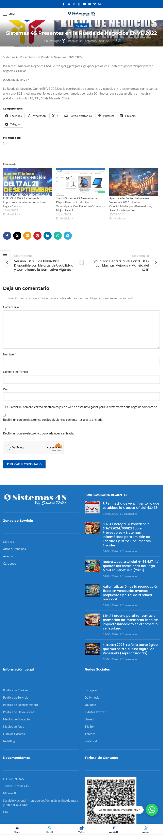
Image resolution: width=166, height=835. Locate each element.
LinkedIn (90, 719)
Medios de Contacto (16, 719)
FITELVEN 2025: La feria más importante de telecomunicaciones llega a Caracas (25, 202)
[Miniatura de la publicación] (92, 508)
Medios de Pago (13, 726)
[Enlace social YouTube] (84, 4)
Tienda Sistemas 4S (16, 786)
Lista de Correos (14, 734)
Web (6, 389)
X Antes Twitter (95, 712)
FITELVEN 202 (13, 778)
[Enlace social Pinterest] (37, 236)
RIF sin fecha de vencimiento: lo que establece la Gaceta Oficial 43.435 (131, 505)
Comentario (12, 307)
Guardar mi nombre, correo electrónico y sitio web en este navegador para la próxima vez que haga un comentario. (82, 407)
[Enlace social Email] (27, 236)
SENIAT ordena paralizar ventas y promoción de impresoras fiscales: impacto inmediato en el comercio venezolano (130, 622)
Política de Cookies (15, 690)
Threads (90, 734)
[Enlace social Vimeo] (94, 4)
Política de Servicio (15, 697)
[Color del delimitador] (79, 4)
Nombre (9, 354)
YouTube (90, 704)
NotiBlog (9, 741)
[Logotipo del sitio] (81, 14)
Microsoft (9, 793)
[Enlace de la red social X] (68, 4)
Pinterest (91, 741)
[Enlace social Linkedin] (89, 4)
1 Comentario (128, 513)
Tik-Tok (89, 726)
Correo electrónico (16, 371)
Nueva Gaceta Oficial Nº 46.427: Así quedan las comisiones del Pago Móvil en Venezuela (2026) (131, 566)
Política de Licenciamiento (20, 704)
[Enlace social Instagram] (73, 4)
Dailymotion (93, 697)
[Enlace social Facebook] (63, 4)
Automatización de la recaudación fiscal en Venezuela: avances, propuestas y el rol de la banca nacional (130, 592)
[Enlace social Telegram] (68, 236)
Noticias (81, 25)
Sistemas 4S (74, 41)
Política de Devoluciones (19, 712)
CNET (7, 812)
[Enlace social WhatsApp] (99, 4)
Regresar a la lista (81, 262)
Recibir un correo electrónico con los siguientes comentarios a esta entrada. (53, 419)
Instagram (91, 690)
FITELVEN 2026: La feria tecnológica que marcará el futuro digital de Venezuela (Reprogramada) (130, 649)
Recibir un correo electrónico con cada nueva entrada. (38, 433)
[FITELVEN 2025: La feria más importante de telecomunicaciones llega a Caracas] (27, 182)
